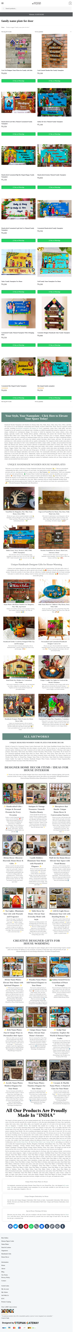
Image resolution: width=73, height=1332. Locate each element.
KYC (2, 1298)
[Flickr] (41, 1226)
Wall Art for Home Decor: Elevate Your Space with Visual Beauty (60, 861)
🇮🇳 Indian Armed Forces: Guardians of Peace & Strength (59, 982)
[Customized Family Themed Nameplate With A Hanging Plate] (18, 313)
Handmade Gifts (6, 1254)
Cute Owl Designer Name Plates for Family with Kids (16, 70)
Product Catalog (6, 1302)
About (3, 1268)
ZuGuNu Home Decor (22, 1142)
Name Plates (5, 1244)
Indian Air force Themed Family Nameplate (50, 121)
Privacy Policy (5, 1277)
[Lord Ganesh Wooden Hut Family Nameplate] (54, 51)
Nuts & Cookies (6, 1247)
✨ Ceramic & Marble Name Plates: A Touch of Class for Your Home (60, 1086)
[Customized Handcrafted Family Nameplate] (54, 209)
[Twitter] (15, 1226)
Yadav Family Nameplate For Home (11, 281)
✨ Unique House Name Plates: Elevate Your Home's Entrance (36, 1033)
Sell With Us (5, 1295)
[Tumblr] (47, 1226)
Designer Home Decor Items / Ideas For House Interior (36, 769)
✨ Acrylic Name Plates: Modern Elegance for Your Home (13, 1086)
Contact (3, 1280)
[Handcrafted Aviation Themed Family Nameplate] (54, 156)
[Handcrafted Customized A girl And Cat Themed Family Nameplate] (18, 209)
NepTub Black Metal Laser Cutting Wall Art (43, 1142)
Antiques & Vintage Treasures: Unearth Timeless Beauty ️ (36, 809)
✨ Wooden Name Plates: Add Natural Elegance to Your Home (36, 982)
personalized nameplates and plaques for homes (29, 428)
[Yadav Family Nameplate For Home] (18, 262)
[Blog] (52, 1226)
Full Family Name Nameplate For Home (49, 281)
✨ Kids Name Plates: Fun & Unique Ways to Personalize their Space (13, 1033)
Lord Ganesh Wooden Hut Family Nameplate (50, 70)
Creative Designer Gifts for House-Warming (36, 942)
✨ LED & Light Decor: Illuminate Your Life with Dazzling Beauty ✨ (59, 914)
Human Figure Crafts (7, 1241)
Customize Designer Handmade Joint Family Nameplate (53, 332)
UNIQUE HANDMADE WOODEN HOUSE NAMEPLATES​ (36, 464)
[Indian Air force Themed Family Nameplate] (54, 102)
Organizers (4, 1250)
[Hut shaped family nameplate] (54, 367)
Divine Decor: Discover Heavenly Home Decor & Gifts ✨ (13, 861)
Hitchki (26, 1126)
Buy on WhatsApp (19, 81)
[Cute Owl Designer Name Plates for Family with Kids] (18, 51)
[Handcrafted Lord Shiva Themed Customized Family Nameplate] (18, 102)
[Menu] (4, 3)
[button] (70, 3)
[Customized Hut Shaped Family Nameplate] (18, 367)
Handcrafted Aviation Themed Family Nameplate (51, 175)
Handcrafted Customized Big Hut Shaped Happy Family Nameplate (17, 176)
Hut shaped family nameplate (46, 386)
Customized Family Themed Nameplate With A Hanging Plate (17, 333)
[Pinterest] (26, 1226)
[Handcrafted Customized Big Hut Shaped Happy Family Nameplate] (18, 156)
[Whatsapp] (31, 1226)
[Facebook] (10, 1226)
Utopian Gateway (61, 1140)
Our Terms (4, 1275)
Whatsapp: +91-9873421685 (36, 14)
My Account (5, 1289)
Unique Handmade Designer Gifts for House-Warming (36, 564)
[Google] (57, 1226)
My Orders (4, 1292)
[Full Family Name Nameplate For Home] (54, 262)
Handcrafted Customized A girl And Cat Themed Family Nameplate (17, 229)
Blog (2, 1272)
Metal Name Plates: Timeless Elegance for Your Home (36, 1086)
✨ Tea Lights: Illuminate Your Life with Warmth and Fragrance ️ (13, 914)
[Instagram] (20, 1226)
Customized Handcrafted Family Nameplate (50, 228)
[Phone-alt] (36, 1226)
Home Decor (5, 1257)
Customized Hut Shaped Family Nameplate (14, 386)
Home (2, 27)
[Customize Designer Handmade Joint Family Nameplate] (54, 313)
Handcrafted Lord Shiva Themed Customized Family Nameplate (16, 122)
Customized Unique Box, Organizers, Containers (54, 719)
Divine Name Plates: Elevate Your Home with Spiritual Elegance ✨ (13, 982)
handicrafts (10, 1127)
